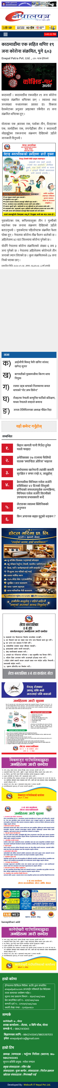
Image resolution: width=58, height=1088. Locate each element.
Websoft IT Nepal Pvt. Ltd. (37, 1085)
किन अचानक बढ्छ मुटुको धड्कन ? (36, 516)
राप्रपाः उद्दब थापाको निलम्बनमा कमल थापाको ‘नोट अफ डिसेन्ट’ (31, 388)
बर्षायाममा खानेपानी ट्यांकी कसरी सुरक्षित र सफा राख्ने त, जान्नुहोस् (35, 471)
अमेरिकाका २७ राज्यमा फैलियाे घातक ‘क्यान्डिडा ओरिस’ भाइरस (34, 459)
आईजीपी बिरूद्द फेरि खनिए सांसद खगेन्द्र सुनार (32, 364)
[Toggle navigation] (6, 34)
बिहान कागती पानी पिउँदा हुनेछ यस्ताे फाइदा (34, 447)
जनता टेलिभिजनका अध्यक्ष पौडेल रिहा (33, 410)
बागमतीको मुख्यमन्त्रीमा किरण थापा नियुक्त (32, 376)
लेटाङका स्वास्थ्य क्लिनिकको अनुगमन (32, 506)
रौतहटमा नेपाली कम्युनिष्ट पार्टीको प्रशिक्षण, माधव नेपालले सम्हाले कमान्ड (34, 400)
